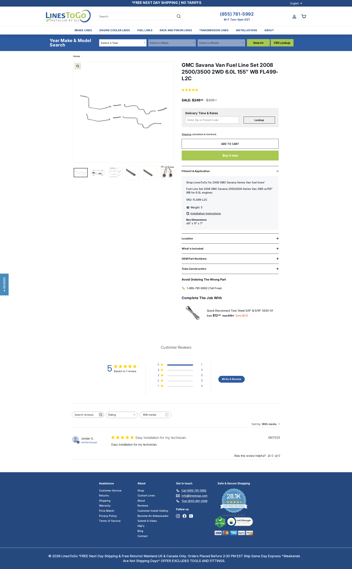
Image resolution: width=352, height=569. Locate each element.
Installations (246, 30)
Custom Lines (146, 495)
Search (258, 43)
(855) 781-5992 (237, 14)
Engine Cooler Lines (114, 30)
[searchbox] (84, 415)
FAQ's (141, 526)
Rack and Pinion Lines (176, 30)
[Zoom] (77, 66)
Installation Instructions (205, 213)
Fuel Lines (145, 30)
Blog (140, 530)
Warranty (105, 505)
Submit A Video (147, 520)
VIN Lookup (282, 43)
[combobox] (123, 42)
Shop (141, 490)
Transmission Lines (213, 30)
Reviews (143, 505)
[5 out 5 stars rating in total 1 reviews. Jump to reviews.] (190, 89)
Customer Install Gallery (153, 510)
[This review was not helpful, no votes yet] (276, 456)
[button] (4, 284)
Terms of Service (110, 520)
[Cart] (303, 16)
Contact (143, 536)
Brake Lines (83, 30)
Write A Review (231, 379)
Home (76, 56)
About (269, 30)
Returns (104, 495)
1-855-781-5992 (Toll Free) (204, 288)
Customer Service (110, 490)
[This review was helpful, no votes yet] (269, 456)
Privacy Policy (108, 515)
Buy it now (230, 155)
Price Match (106, 510)
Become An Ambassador (153, 515)
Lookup (259, 120)
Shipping (186, 134)
